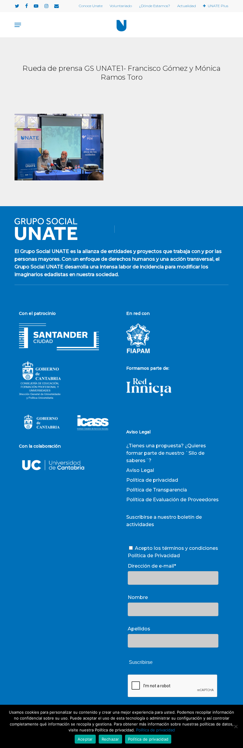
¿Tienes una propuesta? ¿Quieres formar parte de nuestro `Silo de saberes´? (166, 453)
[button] (18, 25)
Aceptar (85, 739)
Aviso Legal (140, 470)
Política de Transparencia (156, 490)
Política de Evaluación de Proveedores (172, 499)
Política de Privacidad (154, 555)
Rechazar (110, 739)
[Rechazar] (236, 726)
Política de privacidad (152, 480)
